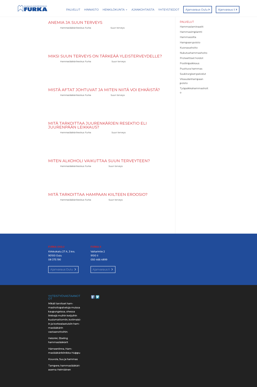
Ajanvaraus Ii (227, 9)
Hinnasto (91, 10)
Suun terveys (118, 28)
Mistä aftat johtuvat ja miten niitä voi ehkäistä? (104, 89)
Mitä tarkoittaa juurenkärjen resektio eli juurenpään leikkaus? (97, 125)
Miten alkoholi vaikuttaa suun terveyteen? (99, 160)
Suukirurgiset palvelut (193, 74)
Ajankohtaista (142, 10)
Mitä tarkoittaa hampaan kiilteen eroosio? (98, 194)
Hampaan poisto (190, 42)
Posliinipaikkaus (189, 63)
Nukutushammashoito (193, 53)
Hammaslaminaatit (191, 26)
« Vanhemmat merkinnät (63, 228)
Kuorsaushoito (189, 47)
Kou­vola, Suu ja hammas (63, 359)
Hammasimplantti (191, 32)
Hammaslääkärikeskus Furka (75, 28)
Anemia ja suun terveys (75, 22)
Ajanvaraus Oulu (196, 9)
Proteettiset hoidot (191, 58)
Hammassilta (188, 37)
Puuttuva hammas (191, 68)
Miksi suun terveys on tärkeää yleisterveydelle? (105, 56)
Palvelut (73, 10)
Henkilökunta (114, 10)
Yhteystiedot (168, 10)
